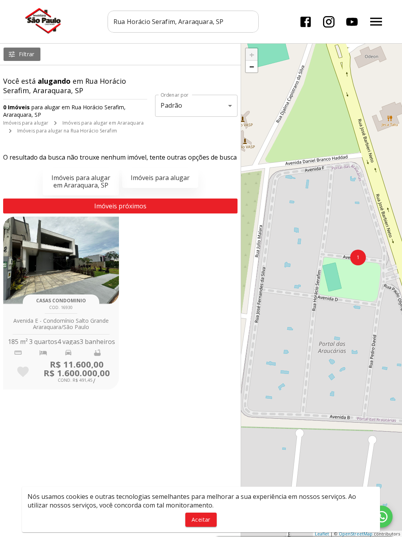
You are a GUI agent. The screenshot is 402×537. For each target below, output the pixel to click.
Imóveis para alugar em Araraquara (103, 123)
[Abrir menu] (376, 21)
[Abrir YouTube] (352, 22)
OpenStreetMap (356, 534)
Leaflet (322, 534)
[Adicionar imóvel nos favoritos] (23, 371)
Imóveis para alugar (25, 123)
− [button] (251, 66)
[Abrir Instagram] (329, 22)
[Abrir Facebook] (305, 22)
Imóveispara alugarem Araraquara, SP (80, 181)
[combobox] (183, 22)
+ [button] (251, 54)
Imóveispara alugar (160, 177)
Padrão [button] (171, 105)
